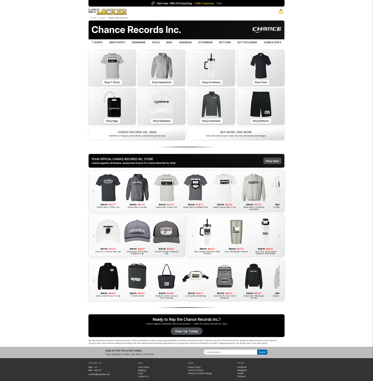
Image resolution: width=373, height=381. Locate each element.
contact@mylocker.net (99, 374)
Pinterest (241, 376)
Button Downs (247, 42)
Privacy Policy (194, 367)
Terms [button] (219, 3)
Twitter (240, 373)
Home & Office (272, 42)
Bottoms (225, 42)
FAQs (140, 373)
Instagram (242, 370)
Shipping (142, 370)
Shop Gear (272, 161)
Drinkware (138, 42)
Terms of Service (196, 370)
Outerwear (205, 42)
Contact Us (143, 376)
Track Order (143, 367)
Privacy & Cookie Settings (200, 373)
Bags (169, 42)
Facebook (242, 367)
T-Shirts (97, 42)
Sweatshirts (117, 42)
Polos (156, 42)
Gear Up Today (186, 331)
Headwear (185, 42)
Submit (262, 352)
